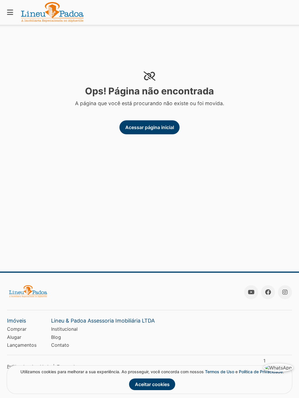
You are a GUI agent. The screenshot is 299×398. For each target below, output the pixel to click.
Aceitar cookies (152, 384)
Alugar (14, 337)
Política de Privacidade (261, 371)
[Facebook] (268, 292)
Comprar (17, 329)
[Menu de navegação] (10, 12)
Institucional (64, 329)
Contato (60, 345)
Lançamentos (21, 345)
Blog (56, 337)
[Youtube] (251, 292)
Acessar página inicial (149, 127)
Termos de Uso (219, 371)
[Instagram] (285, 292)
